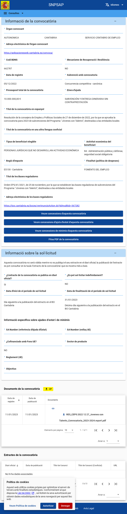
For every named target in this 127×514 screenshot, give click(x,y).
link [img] (53, 408)
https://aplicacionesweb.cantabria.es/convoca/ (28, 52)
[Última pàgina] (115, 430)
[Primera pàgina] (96, 430)
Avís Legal (89, 508)
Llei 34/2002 (26, 493)
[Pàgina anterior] (102, 430)
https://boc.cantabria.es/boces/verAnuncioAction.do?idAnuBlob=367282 (42, 205)
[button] (63, 21)
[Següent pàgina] (109, 430)
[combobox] (69, 430)
